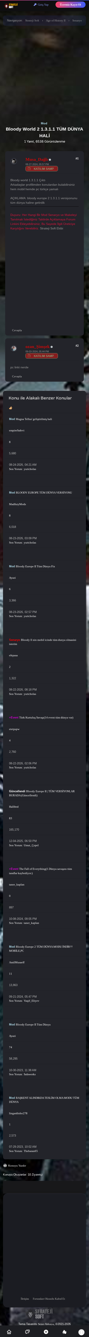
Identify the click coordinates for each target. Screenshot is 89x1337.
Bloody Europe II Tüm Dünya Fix (35, 566)
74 (10, 1047)
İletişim (25, 1298)
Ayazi (12, 577)
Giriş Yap (43, 4)
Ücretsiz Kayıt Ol (70, 4)
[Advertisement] (44, 73)
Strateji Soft (32, 20)
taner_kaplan (16, 884)
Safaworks (30, 1074)
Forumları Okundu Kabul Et (49, 1298)
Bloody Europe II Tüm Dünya (33, 1024)
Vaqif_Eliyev (31, 1000)
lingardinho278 (18, 1113)
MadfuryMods (17, 504)
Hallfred (14, 806)
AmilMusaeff (16, 962)
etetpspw (14, 729)
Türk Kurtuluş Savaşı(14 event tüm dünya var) (46, 717)
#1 (77, 158)
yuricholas (30, 469)
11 (10, 973)
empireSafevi (16, 430)
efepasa (13, 655)
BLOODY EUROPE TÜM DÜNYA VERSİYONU (44, 492)
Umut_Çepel (31, 845)
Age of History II (55, 20)
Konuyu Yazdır (17, 1165)
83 (10, 818)
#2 (77, 345)
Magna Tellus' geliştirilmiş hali (34, 419)
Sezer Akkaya (46, 1324)
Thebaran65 (31, 1151)
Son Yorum (15, 469)
